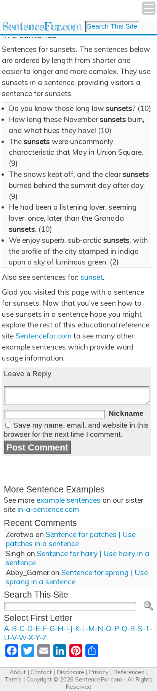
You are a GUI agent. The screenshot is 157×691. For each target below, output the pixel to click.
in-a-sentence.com (48, 509)
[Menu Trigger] (148, 8)
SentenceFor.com (42, 26)
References (128, 672)
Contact (41, 672)
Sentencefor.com (44, 335)
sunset (91, 277)
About (18, 672)
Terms (13, 679)
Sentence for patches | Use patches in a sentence (71, 539)
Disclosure (70, 672)
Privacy (99, 672)
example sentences (69, 500)
